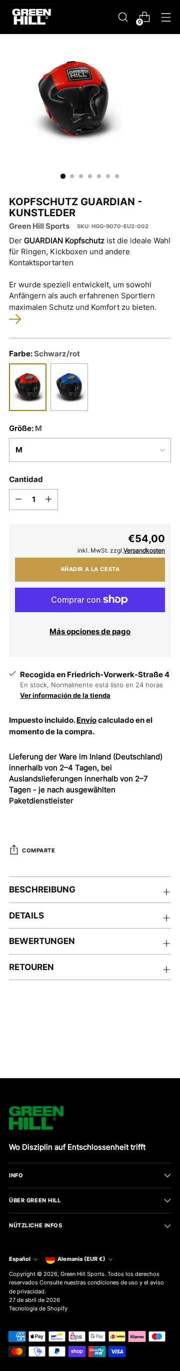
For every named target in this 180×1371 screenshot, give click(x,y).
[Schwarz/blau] (69, 387)
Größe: (25, 428)
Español (19, 1258)
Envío (86, 720)
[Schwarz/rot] (27, 387)
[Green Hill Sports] (31, 17)
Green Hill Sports (39, 226)
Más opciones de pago (90, 631)
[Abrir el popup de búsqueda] (122, 17)
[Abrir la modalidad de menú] (166, 17)
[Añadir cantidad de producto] (49, 500)
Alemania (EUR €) (82, 1258)
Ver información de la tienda (65, 695)
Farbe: (44, 353)
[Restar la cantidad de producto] (19, 500)
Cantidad (26, 479)
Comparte (39, 850)
